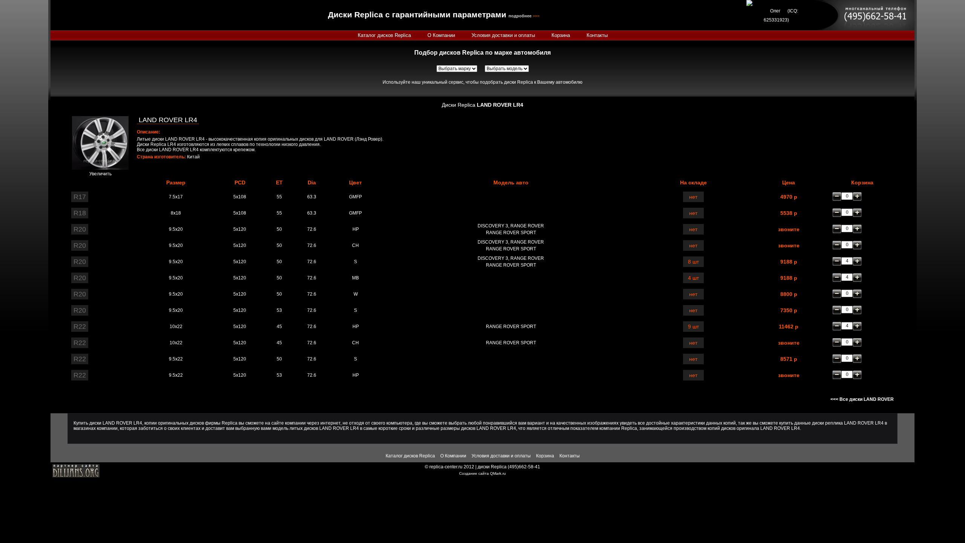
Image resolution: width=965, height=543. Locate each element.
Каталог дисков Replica (384, 35)
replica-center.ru (446, 466)
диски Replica (492, 466)
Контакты (597, 35)
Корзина (560, 35)
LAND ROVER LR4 (168, 120)
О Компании (441, 35)
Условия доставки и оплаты (503, 35)
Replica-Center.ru (86, 15)
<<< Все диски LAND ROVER (862, 399)
